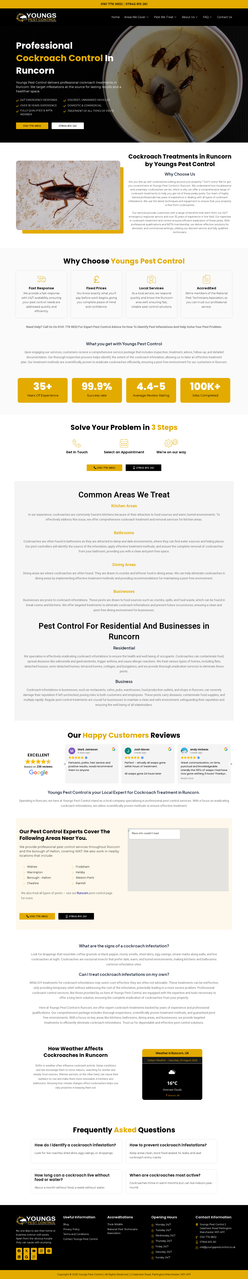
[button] (230, 764)
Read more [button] (187, 778)
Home (116, 17)
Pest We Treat (163, 17)
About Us (188, 17)
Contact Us (224, 17)
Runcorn (82, 893)
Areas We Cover (135, 17)
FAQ (206, 17)
